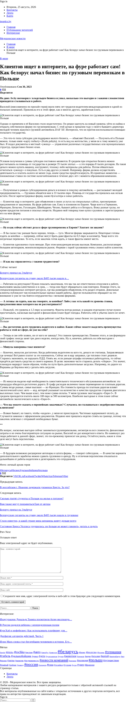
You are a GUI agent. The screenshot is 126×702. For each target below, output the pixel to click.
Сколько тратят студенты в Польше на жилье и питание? (31, 498)
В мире (4, 58)
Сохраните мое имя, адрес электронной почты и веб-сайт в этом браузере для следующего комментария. (61, 596)
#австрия (29, 652)
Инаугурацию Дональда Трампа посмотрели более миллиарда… (36, 619)
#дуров (60, 656)
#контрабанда (114, 656)
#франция (89, 665)
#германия (113, 652)
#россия (31, 664)
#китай (105, 656)
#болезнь (100, 652)
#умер (80, 664)
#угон (74, 665)
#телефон (58, 665)
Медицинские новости (13, 38)
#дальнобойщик (29, 470)
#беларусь (5, 470)
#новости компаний (54, 660)
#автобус (45, 652)
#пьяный (4, 665)
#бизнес (15, 470)
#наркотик (19, 661)
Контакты (12, 10)
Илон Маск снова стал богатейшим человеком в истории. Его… (36, 641)
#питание (72, 661)
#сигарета (42, 665)
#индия (88, 656)
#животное (70, 656)
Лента (10, 12)
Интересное (13, 32)
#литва (11, 660)
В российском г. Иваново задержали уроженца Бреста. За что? (35, 487)
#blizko (9, 652)
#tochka (19, 652)
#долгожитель (51, 656)
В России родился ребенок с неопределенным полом (29, 625)
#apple (2, 652)
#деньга (35, 656)
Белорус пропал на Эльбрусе (16, 272)
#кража (3, 660)
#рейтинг (13, 665)
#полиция (82, 660)
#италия (95, 656)
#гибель (5, 656)
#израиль (80, 656)
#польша (43, 470)
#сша (50, 664)
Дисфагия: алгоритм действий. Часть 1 (21, 636)
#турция (67, 665)
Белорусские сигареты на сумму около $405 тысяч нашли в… (34, 278)
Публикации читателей (20, 30)
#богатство (91, 652)
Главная (11, 27)
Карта (10, 15)
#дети (42, 656)
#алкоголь (53, 652)
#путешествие (111, 660)
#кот (122, 656)
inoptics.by (5, 21)
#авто (37, 652)
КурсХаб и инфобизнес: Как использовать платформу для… (33, 630)
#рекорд (20, 665)
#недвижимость (31, 660)
